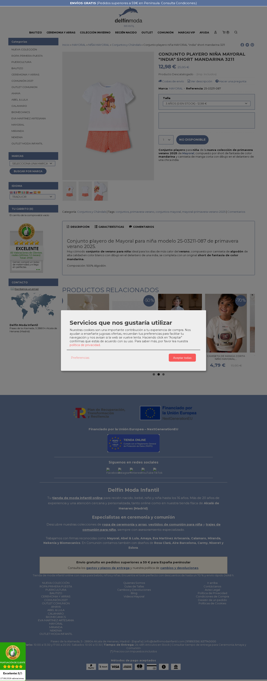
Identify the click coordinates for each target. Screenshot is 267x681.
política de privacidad (85, 345)
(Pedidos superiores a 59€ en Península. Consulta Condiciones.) (133, 3)
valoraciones (12, 678)
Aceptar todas (182, 357)
